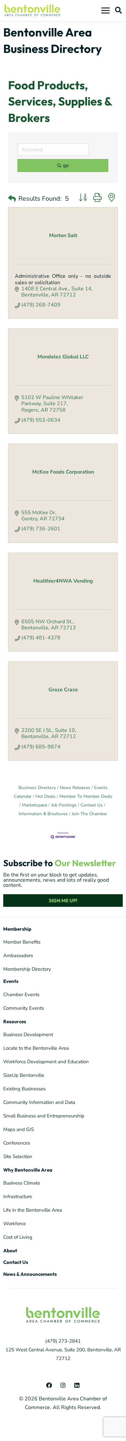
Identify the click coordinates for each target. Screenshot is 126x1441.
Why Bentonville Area (27, 1170)
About (10, 1250)
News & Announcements (30, 1274)
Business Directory (37, 788)
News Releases (75, 788)
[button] (118, 10)
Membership (17, 929)
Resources (14, 1021)
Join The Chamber (89, 814)
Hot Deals (46, 796)
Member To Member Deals (85, 796)
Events (10, 981)
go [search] (66, 165)
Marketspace (34, 805)
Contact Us (91, 805)
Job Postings (64, 805)
